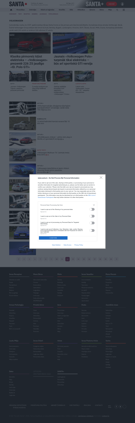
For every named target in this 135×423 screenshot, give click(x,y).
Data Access (67, 245)
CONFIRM (53, 238)
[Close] (102, 178)
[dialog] (67, 211)
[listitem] (67, 205)
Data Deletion (56, 245)
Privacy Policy (78, 245)
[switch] (92, 209)
